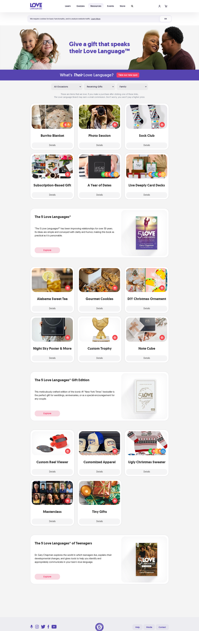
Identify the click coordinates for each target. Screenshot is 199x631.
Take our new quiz (127, 75)
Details (52, 145)
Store (122, 6)
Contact (162, 627)
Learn (68, 6)
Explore (47, 250)
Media (149, 627)
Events (110, 6)
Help (137, 627)
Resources (95, 6)
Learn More (95, 19)
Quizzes (80, 6)
